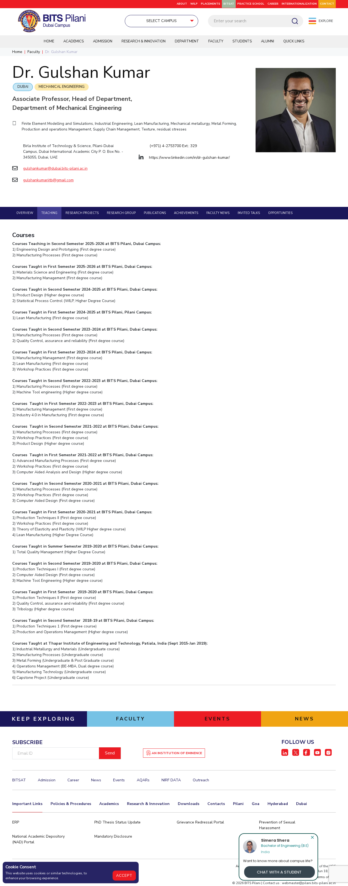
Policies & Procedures (71, 803)
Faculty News (217, 213)
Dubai (22, 86)
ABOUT (182, 4)
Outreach (201, 780)
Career (273, 4)
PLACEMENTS (210, 4)
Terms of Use (326, 877)
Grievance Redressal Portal (200, 822)
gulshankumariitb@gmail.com (48, 180)
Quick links (293, 41)
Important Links (27, 803)
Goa (255, 803)
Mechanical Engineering (62, 86)
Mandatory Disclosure (113, 836)
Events (119, 780)
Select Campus (161, 20)
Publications (155, 213)
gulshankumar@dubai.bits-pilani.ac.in (55, 168)
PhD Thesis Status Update (117, 822)
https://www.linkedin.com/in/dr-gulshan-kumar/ (189, 157)
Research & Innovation (144, 41)
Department (187, 41)
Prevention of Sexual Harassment (277, 825)
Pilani (238, 803)
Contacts (216, 803)
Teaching (49, 213)
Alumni (267, 41)
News (96, 780)
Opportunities (280, 213)
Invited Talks (249, 213)
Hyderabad (278, 803)
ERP (15, 822)
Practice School (250, 4)
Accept (124, 875)
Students (242, 41)
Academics (73, 41)
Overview (24, 213)
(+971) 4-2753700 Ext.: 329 (173, 145)
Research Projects (82, 213)
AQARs (143, 780)
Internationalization (299, 4)
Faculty (215, 41)
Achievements (186, 213)
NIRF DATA (171, 780)
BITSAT (228, 4)
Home (49, 41)
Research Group (121, 213)
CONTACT (327, 4)
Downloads (188, 803)
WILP (194, 4)
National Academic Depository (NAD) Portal (38, 839)
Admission (102, 41)
